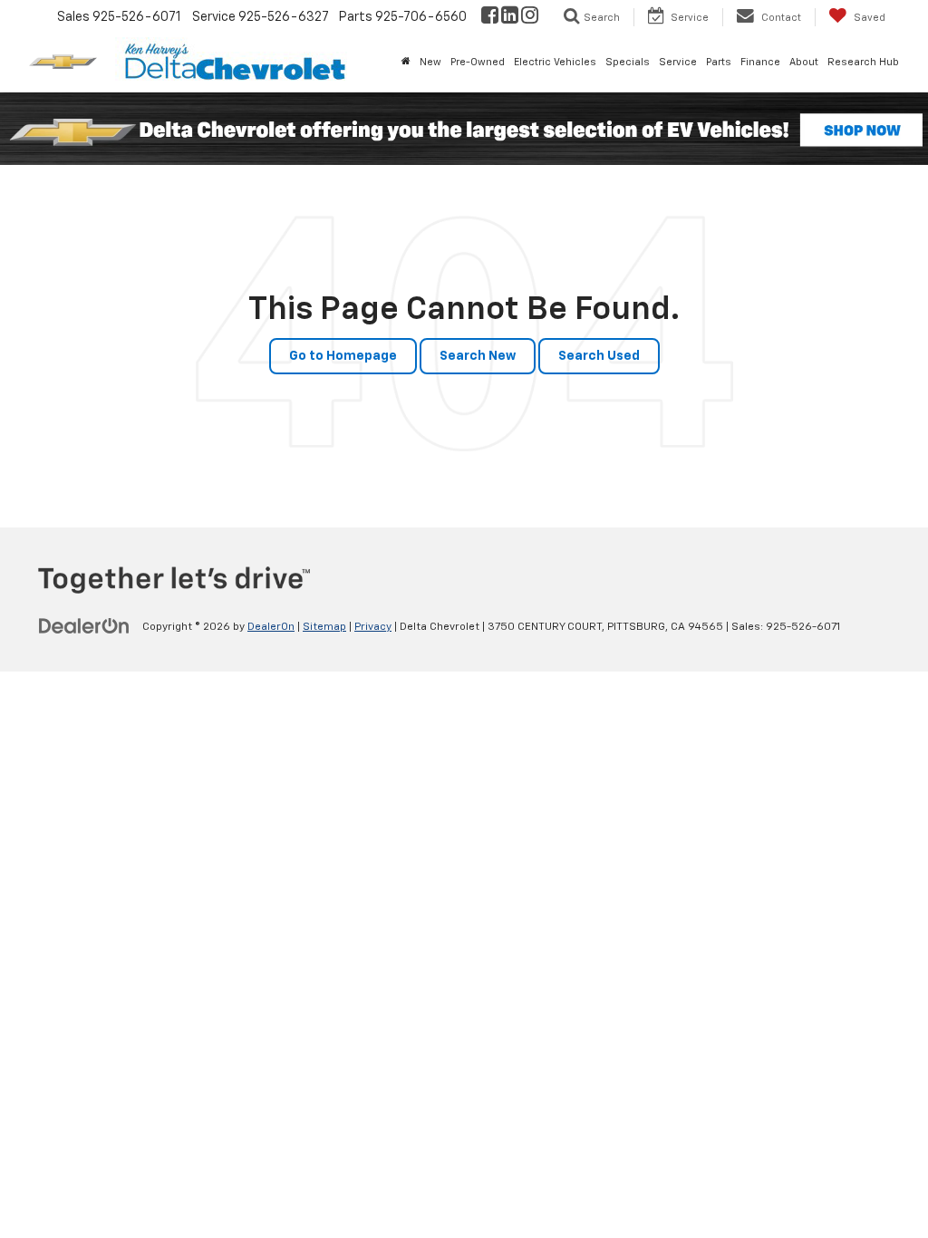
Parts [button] (718, 62)
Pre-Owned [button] (477, 62)
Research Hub (863, 62)
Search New (478, 356)
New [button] (430, 62)
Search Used (599, 356)
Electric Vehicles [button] (555, 62)
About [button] (803, 62)
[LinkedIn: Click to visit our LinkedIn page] (509, 17)
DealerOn (271, 627)
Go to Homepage (343, 356)
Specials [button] (627, 62)
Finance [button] (760, 62)
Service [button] (678, 62)
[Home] (406, 63)
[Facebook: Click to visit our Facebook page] (489, 17)
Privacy (373, 627)
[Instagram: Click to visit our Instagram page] (529, 17)
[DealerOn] (84, 626)
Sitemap (324, 627)
